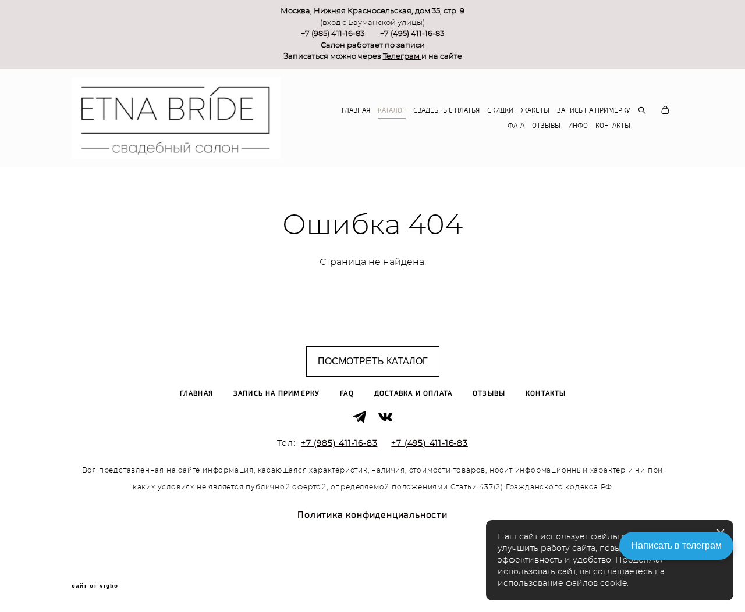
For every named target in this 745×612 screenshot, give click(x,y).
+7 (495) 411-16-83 (412, 34)
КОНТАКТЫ (612, 125)
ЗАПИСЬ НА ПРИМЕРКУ (593, 110)
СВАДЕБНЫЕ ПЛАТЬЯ (446, 110)
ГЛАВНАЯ (356, 110)
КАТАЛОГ (392, 110)
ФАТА (516, 125)
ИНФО (578, 125)
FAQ (347, 393)
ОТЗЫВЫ (546, 125)
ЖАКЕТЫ (535, 110)
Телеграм (402, 56)
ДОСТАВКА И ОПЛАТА (413, 393)
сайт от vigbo (95, 586)
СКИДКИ (500, 110)
